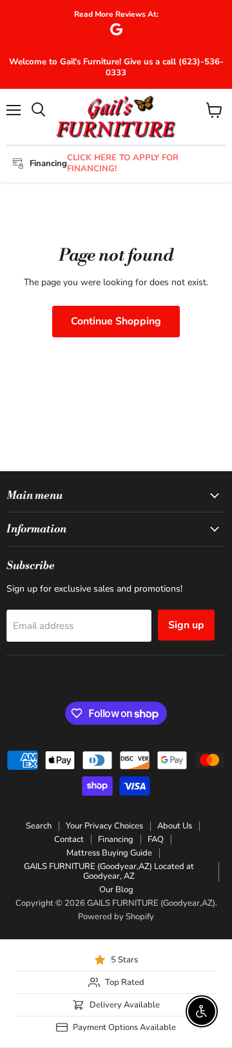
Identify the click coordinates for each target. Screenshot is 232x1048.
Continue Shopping (116, 321)
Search (39, 826)
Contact (69, 839)
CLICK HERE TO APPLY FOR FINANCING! (123, 163)
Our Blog (116, 889)
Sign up (186, 625)
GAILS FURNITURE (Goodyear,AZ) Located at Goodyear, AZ (109, 871)
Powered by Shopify (116, 916)
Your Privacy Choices (104, 826)
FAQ (156, 839)
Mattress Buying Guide (109, 853)
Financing (115, 839)
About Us (174, 826)
